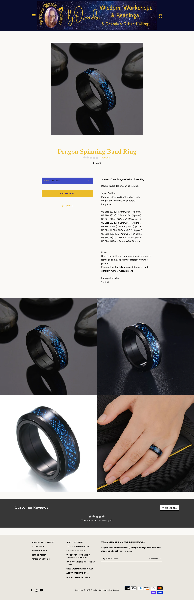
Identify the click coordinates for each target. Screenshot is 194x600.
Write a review (169, 507)
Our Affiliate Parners (78, 577)
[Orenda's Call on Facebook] (31, 590)
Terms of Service (41, 559)
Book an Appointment (43, 542)
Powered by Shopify (111, 590)
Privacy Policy (39, 551)
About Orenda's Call (77, 573)
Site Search (38, 547)
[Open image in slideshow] (97, 89)
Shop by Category (75, 551)
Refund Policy (39, 555)
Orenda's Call (96, 590)
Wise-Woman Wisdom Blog (80, 569)
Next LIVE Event (74, 542)
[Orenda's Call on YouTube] (41, 590)
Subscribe (154, 559)
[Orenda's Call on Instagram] (36, 590)
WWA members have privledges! (123, 542)
